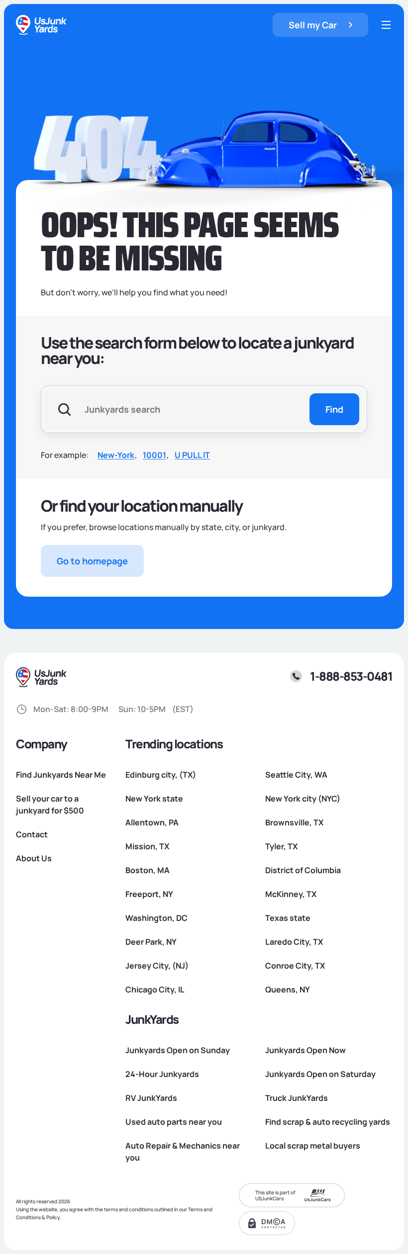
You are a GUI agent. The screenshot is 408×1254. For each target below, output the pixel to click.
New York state (154, 798)
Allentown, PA (152, 822)
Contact (32, 834)
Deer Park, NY (151, 941)
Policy (52, 1217)
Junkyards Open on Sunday (177, 1050)
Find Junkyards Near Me (61, 774)
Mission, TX (147, 846)
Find (334, 409)
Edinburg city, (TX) (160, 774)
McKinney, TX (290, 894)
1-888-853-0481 (351, 676)
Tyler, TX (281, 846)
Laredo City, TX (294, 941)
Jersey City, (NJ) (157, 965)
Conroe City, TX (295, 965)
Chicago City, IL (155, 989)
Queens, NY (287, 989)
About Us (34, 858)
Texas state (287, 917)
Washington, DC (156, 917)
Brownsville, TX (294, 822)
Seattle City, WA (296, 774)
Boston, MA (147, 870)
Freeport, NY (149, 894)
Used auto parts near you (173, 1121)
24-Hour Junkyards (162, 1074)
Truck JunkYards (296, 1097)
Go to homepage (92, 561)
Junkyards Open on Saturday (320, 1074)
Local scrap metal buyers (312, 1145)
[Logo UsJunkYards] (42, 677)
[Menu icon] (386, 25)
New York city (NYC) (302, 798)
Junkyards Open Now (305, 1050)
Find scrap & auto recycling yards (327, 1121)
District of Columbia (303, 870)
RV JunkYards (151, 1097)
